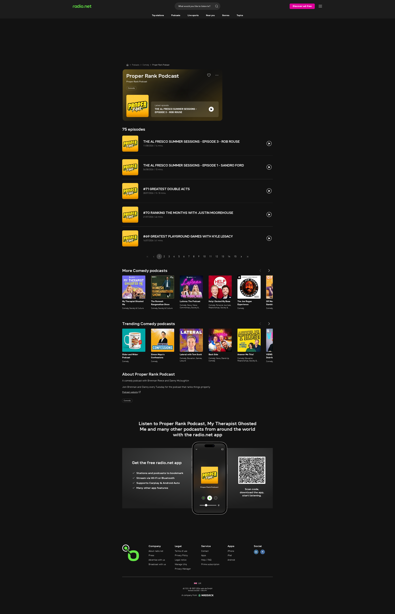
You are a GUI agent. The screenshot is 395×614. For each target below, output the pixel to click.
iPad (230, 555)
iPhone (231, 551)
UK (199, 583)
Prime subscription (210, 564)
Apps (203, 555)
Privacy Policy (181, 555)
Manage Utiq (181, 564)
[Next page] (241, 256)
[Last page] (247, 256)
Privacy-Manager (183, 569)
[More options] (217, 75)
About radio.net (156, 551)
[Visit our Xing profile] (262, 551)
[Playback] (211, 109)
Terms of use (181, 551)
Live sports (193, 15)
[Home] (127, 65)
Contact (205, 551)
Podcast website (130, 392)
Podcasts (175, 15)
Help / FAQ (206, 560)
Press (151, 555)
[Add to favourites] (208, 75)
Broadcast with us (157, 564)
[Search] (216, 6)
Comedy (131, 88)
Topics (240, 15)
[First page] (147, 256)
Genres (225, 15)
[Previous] (260, 269)
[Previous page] (153, 256)
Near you (210, 15)
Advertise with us (157, 560)
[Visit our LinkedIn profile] (256, 551)
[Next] (269, 269)
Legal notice (180, 560)
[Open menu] (320, 6)
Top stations (158, 15)
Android (231, 560)
